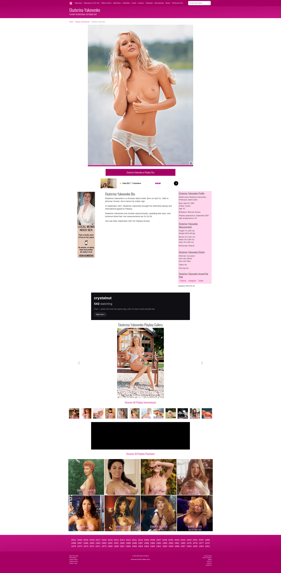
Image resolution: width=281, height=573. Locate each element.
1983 (164, 543)
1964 (140, 546)
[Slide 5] (138, 395)
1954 (201, 546)
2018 (92, 540)
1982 (170, 543)
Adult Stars (117, 3)
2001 (195, 540)
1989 (128, 543)
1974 (79, 546)
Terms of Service (207, 557)
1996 (85, 543)
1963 (146, 546)
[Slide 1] (122, 395)
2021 (73, 540)
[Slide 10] (158, 395)
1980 (183, 543)
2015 (110, 540)
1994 (97, 543)
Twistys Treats (73, 563)
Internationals (159, 3)
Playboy (183, 281)
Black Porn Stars (73, 556)
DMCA (210, 559)
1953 (207, 546)
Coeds (134, 3)
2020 (79, 540)
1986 (146, 543)
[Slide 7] (146, 395)
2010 (140, 540)
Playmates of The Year (92, 3)
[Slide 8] (150, 395)
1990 (122, 543)
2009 (146, 540)
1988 (134, 543)
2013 (122, 540)
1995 (91, 543)
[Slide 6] (142, 395)
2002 (189, 540)
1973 (85, 546)
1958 (177, 546)
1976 (207, 543)
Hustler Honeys (73, 559)
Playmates (78, 3)
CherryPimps (72, 557)
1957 (183, 546)
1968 (116, 546)
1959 (170, 546)
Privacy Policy (208, 556)
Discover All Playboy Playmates (140, 454)
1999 (207, 540)
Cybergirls (149, 3)
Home (71, 22)
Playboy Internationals (82, 22)
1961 (158, 546)
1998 (73, 543)
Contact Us (209, 565)
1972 (91, 546)
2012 (128, 540)
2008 (152, 540)
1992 (110, 543)
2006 (164, 540)
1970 (104, 546)
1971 (97, 546)
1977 (201, 543)
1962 (152, 546)
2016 (104, 540)
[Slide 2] (126, 395)
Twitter (200, 281)
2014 (116, 540)
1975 (73, 546)
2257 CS (209, 561)
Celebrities (126, 3)
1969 (110, 546)
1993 (104, 543)
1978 (195, 543)
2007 (158, 540)
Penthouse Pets (177, 3)
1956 (189, 546)
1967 (122, 546)
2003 (183, 540)
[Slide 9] (154, 395)
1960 (164, 546)
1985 (152, 543)
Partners (209, 563)
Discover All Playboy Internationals (140, 402)
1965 (134, 546)
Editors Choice (106, 3)
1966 (128, 546)
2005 (170, 540)
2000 (201, 540)
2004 (177, 540)
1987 (140, 543)
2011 (134, 540)
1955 (195, 546)
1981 (177, 543)
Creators (141, 3)
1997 (79, 543)
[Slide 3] (130, 395)
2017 (98, 540)
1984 (158, 543)
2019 (85, 540)
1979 (189, 543)
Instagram (192, 281)
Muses (168, 3)
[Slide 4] (134, 395)
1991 (116, 543)
